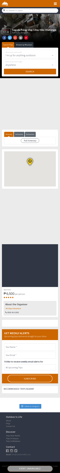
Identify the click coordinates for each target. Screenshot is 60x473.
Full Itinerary (30, 140)
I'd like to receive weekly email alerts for (23, 361)
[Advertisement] (30, 103)
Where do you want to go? (13, 62)
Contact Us (10, 426)
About (8, 420)
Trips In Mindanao (13, 441)
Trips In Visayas (12, 438)
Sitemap (54, 466)
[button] (30, 162)
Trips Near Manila (13, 435)
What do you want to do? (13, 52)
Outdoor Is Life (8, 3)
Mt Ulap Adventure (13, 308)
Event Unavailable (30, 469)
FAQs (8, 423)
